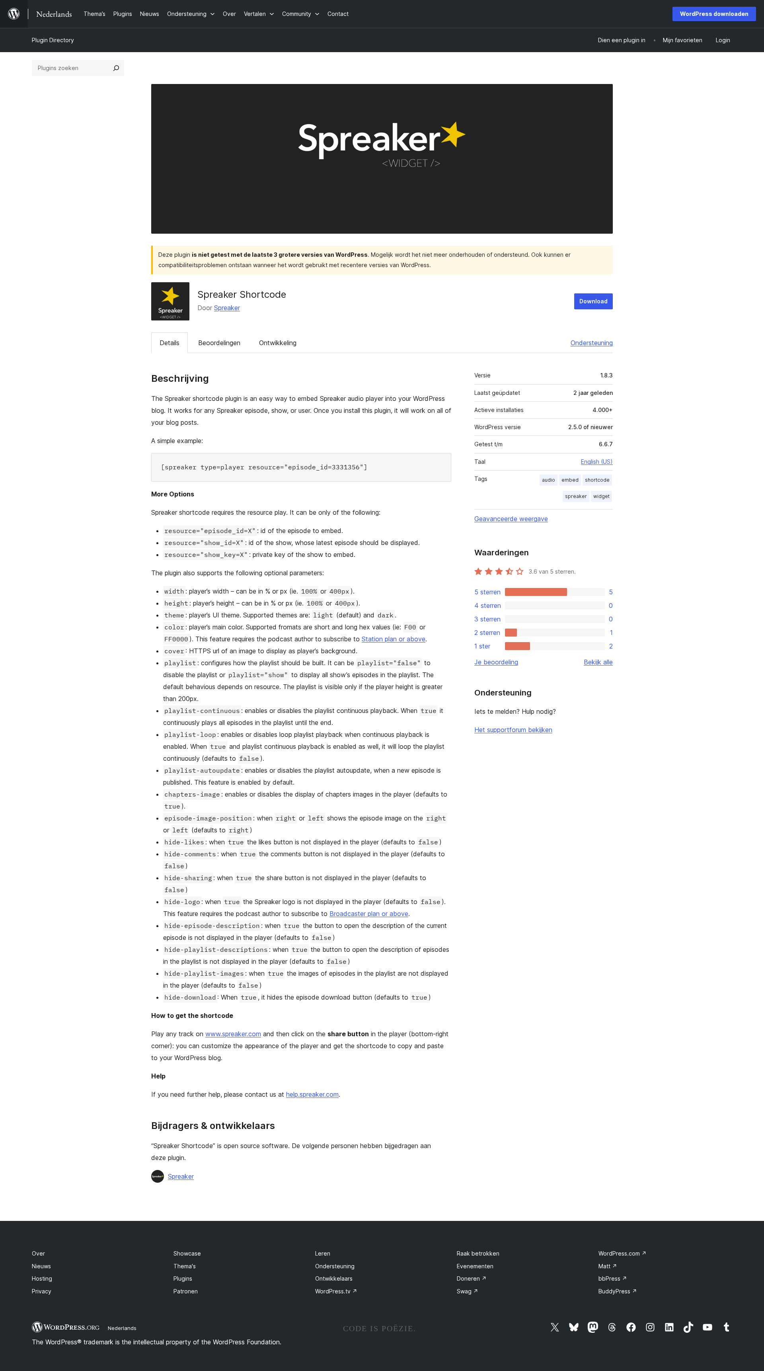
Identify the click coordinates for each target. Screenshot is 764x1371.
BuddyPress (617, 1291)
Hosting (42, 1278)
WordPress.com (622, 1253)
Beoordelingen (219, 343)
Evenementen (475, 1266)
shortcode (597, 480)
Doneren (472, 1278)
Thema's (184, 1266)
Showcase (187, 1253)
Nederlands (122, 1328)
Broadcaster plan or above (368, 914)
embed (570, 480)
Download (593, 301)
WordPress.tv (336, 1291)
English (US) (597, 461)
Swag (467, 1291)
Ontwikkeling (277, 343)
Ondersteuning (592, 343)
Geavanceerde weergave (511, 519)
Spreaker (227, 308)
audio (548, 480)
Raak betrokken (478, 1253)
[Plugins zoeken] (116, 68)
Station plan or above (393, 639)
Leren (322, 1253)
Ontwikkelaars (334, 1278)
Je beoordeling (496, 662)
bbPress (612, 1278)
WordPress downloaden (714, 13)
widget (601, 496)
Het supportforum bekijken (513, 730)
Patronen (185, 1291)
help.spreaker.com (312, 1094)
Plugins (182, 1278)
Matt (607, 1266)
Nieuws (41, 1266)
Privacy (41, 1291)
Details (169, 343)
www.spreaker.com (233, 1034)
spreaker (576, 496)
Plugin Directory (53, 40)
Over (38, 1253)
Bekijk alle (598, 662)
